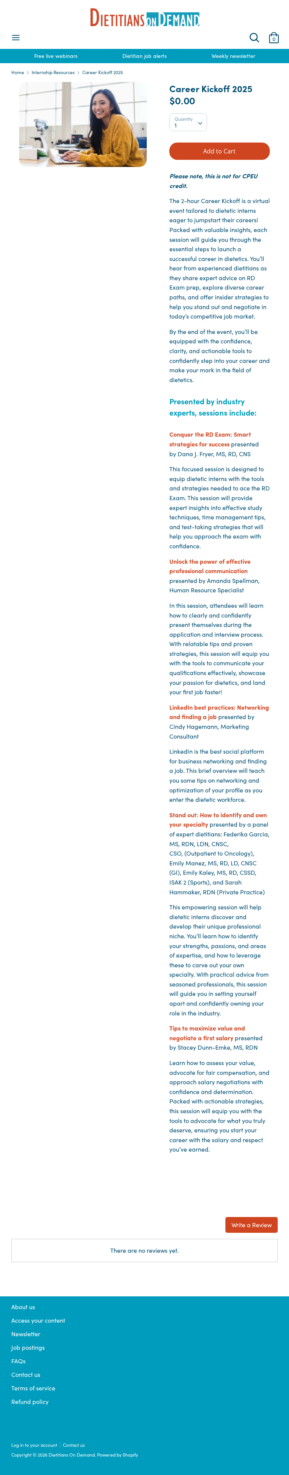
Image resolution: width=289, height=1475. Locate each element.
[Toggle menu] (16, 37)
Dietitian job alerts (144, 55)
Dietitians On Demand (72, 1455)
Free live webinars (56, 55)
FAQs (18, 1361)
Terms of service (33, 1388)
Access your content (38, 1320)
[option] (55, 56)
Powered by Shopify (117, 1455)
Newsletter (25, 1334)
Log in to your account (34, 1445)
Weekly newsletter (233, 55)
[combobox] (188, 122)
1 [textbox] (176, 125)
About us (23, 1307)
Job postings (28, 1347)
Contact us (25, 1374)
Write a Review (251, 1225)
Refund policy (30, 1401)
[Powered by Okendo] (45, 1228)
